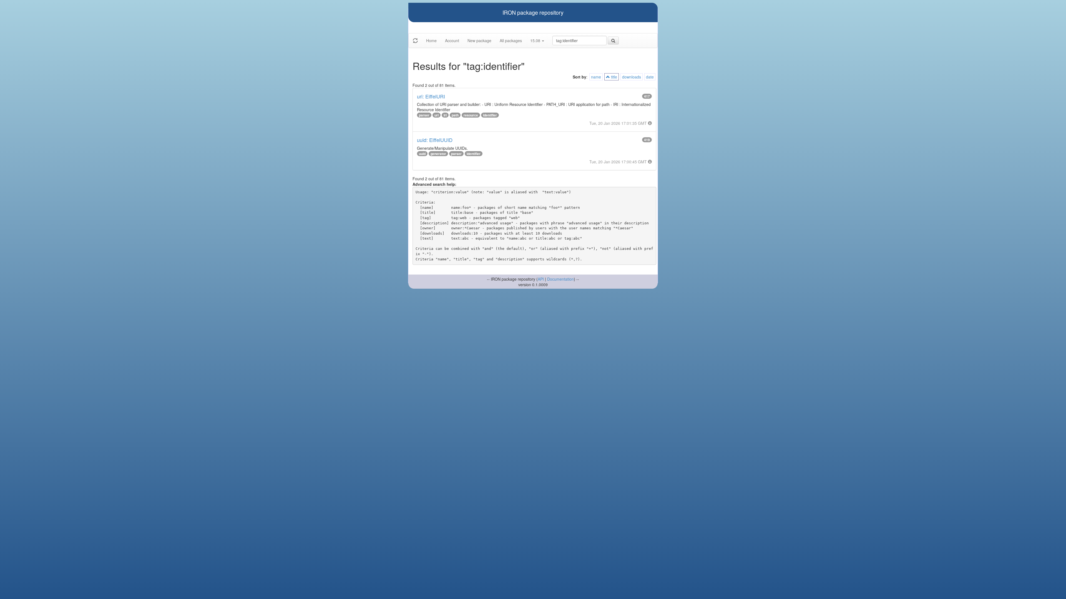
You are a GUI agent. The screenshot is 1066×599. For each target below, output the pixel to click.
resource (471, 115)
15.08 (535, 40)
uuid (422, 153)
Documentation (560, 279)
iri (445, 115)
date (650, 77)
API (541, 279)
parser (424, 115)
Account (452, 40)
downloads (631, 77)
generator (438, 153)
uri (436, 115)
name (596, 77)
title (613, 77)
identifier (490, 115)
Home (431, 40)
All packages (511, 40)
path (455, 115)
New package (479, 40)
